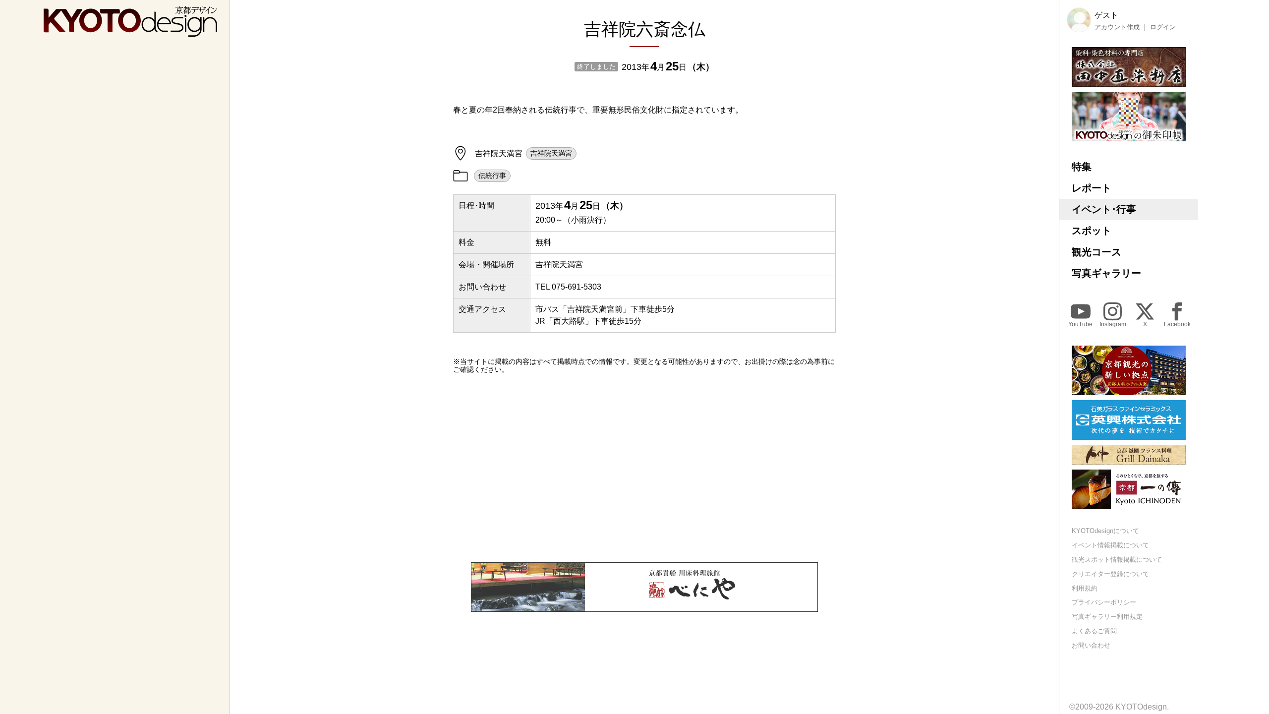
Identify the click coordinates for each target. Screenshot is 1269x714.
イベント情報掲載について (1110, 545)
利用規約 (1084, 588)
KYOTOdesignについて (1105, 531)
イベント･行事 (1104, 209)
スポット (1091, 230)
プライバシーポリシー (1104, 602)
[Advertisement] (644, 468)
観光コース (1096, 251)
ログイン (1163, 27)
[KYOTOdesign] (130, 32)
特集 (1082, 166)
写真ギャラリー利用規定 (1107, 616)
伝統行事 (492, 175)
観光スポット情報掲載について (1117, 559)
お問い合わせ (1091, 645)
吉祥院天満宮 (551, 153)
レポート (1091, 187)
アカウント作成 (1117, 27)
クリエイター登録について (1110, 574)
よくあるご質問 (1094, 631)
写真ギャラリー (1106, 273)
